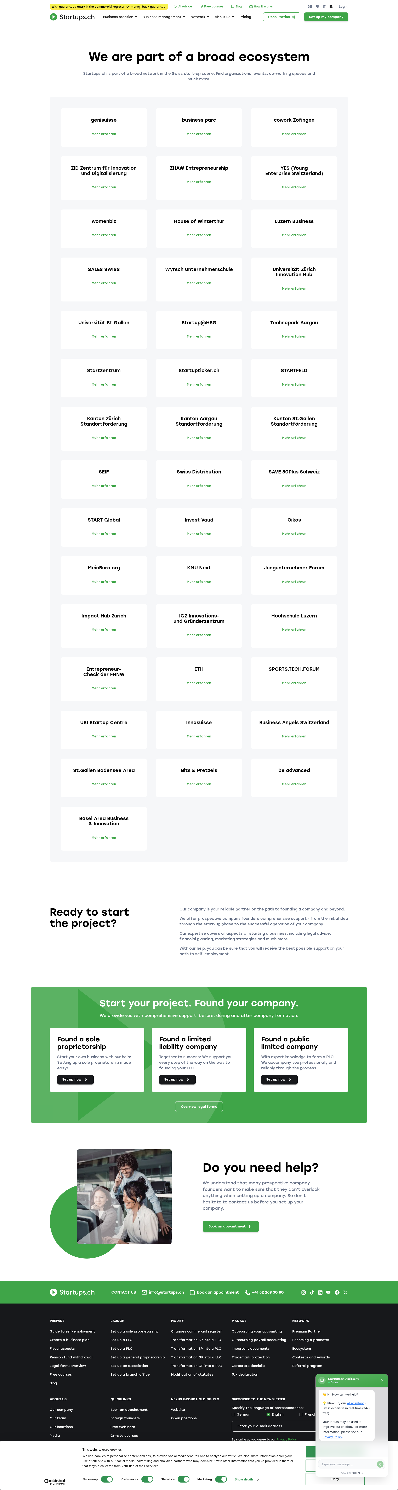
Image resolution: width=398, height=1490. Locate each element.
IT (324, 6)
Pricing (245, 17)
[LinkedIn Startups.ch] (320, 1292)
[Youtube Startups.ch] (328, 1292)
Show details (244, 1479)
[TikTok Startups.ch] (312, 1292)
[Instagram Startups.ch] (303, 1292)
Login (343, 6)
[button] (120, 17)
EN (331, 6)
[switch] (147, 1479)
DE (310, 6)
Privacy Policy (287, 1439)
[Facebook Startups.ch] (337, 1292)
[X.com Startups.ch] (345, 1292)
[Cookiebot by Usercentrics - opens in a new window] (55, 1482)
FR (317, 6)
